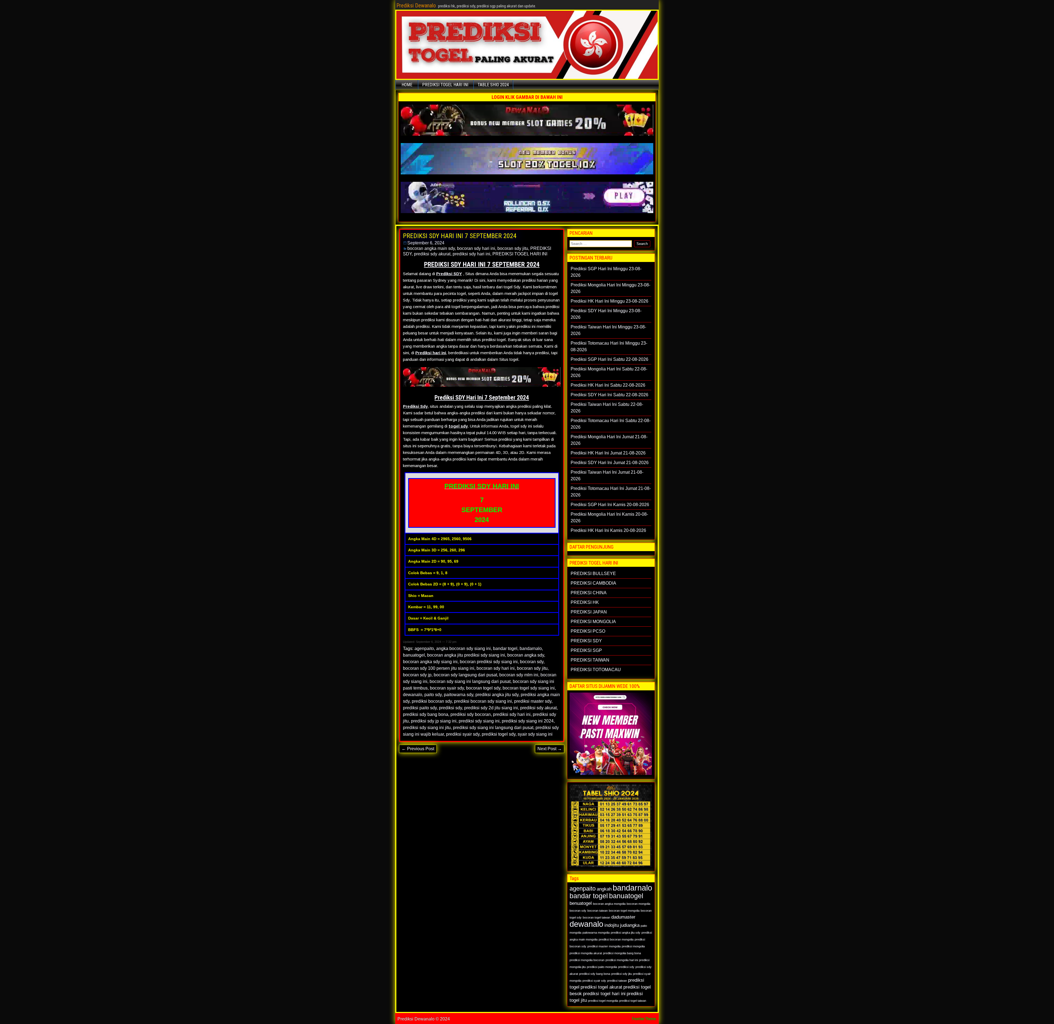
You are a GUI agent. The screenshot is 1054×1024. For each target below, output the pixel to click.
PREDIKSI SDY (586, 640)
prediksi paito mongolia (602, 967)
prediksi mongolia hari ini (622, 960)
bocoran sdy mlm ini (518, 675)
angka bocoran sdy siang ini (463, 648)
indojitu (611, 925)
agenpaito (424, 648)
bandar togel (505, 648)
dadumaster (623, 917)
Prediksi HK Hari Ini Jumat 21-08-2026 (608, 453)
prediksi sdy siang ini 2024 (528, 721)
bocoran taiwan (597, 910)
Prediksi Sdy (415, 406)
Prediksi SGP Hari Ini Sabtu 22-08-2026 (609, 359)
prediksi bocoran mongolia (616, 939)
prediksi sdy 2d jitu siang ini (491, 707)
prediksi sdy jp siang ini (433, 721)
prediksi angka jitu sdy (496, 694)
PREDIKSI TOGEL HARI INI (445, 84)
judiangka (630, 925)
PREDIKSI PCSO (588, 631)
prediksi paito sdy (420, 707)
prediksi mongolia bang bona (622, 953)
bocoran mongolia (638, 903)
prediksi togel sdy (498, 734)
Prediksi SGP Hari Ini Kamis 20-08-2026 (610, 504)
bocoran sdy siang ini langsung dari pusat (470, 681)
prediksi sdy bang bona (425, 714)
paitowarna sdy (458, 694)
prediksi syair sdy (463, 734)
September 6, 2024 (425, 243)
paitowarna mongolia (596, 932)
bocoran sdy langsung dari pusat (465, 675)
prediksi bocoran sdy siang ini (483, 701)
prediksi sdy (450, 707)
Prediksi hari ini (430, 352)
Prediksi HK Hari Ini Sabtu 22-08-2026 (608, 385)
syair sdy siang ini (535, 734)
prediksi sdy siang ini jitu (427, 727)
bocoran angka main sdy (431, 248)
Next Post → (549, 748)
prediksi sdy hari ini (471, 254)
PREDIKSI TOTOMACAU (596, 669)
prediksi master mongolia (604, 946)
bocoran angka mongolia (609, 903)
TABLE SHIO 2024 (493, 84)
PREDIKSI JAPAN (589, 612)
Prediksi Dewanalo (416, 5)
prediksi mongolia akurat (586, 953)
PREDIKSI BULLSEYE (593, 573)
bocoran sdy (531, 661)
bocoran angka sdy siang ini (430, 661)
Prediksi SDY (449, 273)
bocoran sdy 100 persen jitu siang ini (438, 668)
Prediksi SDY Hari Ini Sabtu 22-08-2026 (609, 394)
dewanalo (412, 694)
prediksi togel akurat (601, 987)
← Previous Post (418, 748)
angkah (604, 889)
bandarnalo (531, 648)
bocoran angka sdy (525, 655)
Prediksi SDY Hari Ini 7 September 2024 (482, 397)
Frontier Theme (644, 1018)
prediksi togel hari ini (604, 993)
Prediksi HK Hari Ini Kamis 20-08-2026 (608, 530)
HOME (407, 84)
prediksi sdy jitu (621, 973)
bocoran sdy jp (417, 675)
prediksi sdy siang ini (479, 721)
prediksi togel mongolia (603, 1000)
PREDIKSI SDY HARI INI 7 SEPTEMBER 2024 (460, 236)
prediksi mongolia (633, 946)
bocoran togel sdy (483, 688)
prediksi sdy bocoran (470, 714)
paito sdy (433, 694)
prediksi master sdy (532, 701)
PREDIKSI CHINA (589, 592)
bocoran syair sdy (447, 688)
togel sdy (458, 426)
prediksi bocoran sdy (432, 701)
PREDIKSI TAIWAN (590, 660)
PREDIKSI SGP (586, 650)
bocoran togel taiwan (596, 917)
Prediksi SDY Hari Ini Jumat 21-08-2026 (610, 462)
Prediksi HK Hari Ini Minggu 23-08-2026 (609, 301)
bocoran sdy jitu (512, 248)
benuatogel (581, 903)
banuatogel (414, 655)
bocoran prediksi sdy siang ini (489, 661)
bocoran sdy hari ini (476, 248)
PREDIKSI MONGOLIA (593, 621)
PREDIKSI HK (585, 602)
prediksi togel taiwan (632, 1000)
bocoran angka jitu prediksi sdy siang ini (466, 655)
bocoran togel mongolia (624, 910)
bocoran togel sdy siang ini (529, 688)
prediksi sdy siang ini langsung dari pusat (493, 727)
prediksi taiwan (617, 980)
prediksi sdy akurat (432, 254)
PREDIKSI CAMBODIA (593, 583)
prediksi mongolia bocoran (587, 960)
